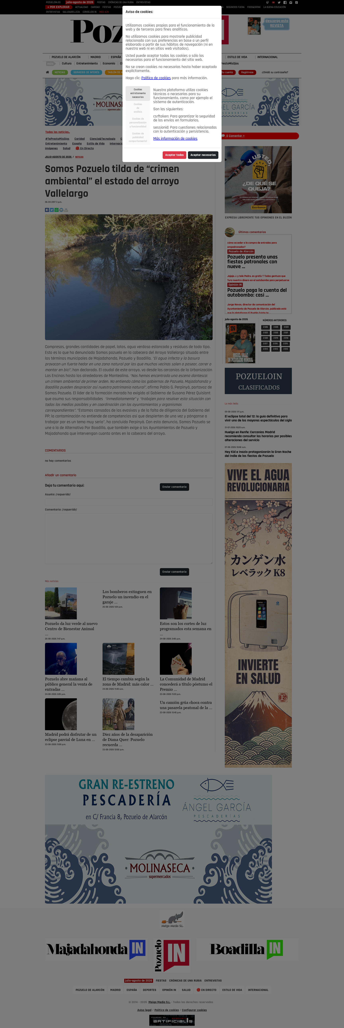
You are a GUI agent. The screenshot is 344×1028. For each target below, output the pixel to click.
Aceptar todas (174, 155)
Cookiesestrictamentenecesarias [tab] (138, 93)
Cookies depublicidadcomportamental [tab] (138, 137)
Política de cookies (156, 78)
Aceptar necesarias (203, 155)
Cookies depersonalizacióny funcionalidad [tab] (138, 123)
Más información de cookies (175, 139)
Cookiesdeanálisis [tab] (138, 108)
